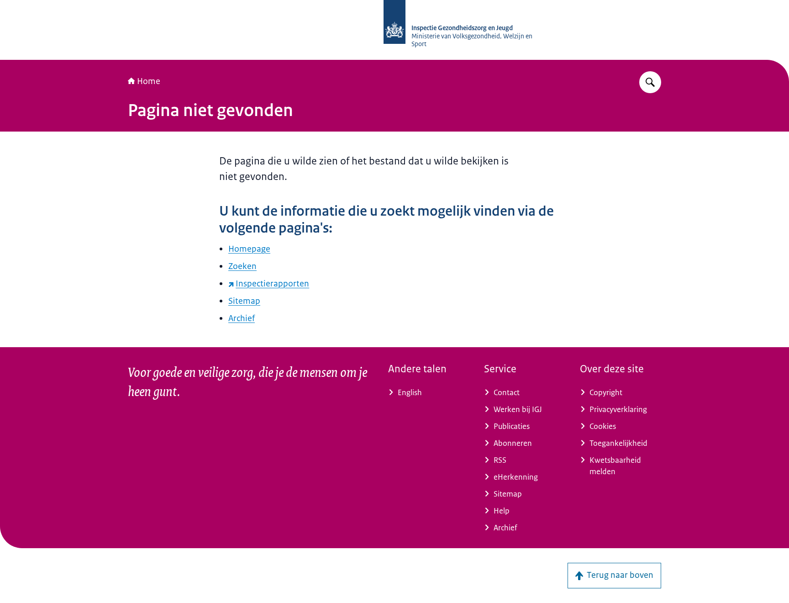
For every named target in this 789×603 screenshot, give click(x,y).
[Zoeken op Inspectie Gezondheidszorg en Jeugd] (650, 82)
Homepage (249, 248)
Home (148, 81)
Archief (241, 318)
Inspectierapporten (272, 283)
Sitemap (244, 301)
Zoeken (242, 266)
